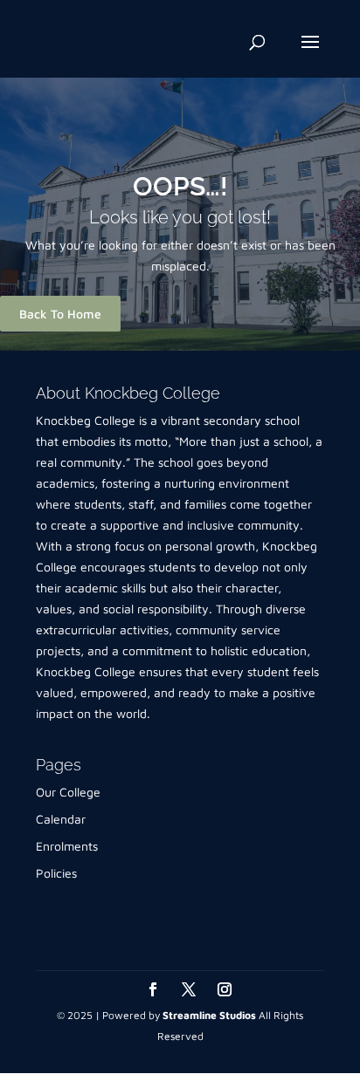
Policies (56, 872)
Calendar (61, 818)
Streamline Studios (209, 1015)
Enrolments (67, 845)
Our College (68, 791)
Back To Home (60, 313)
